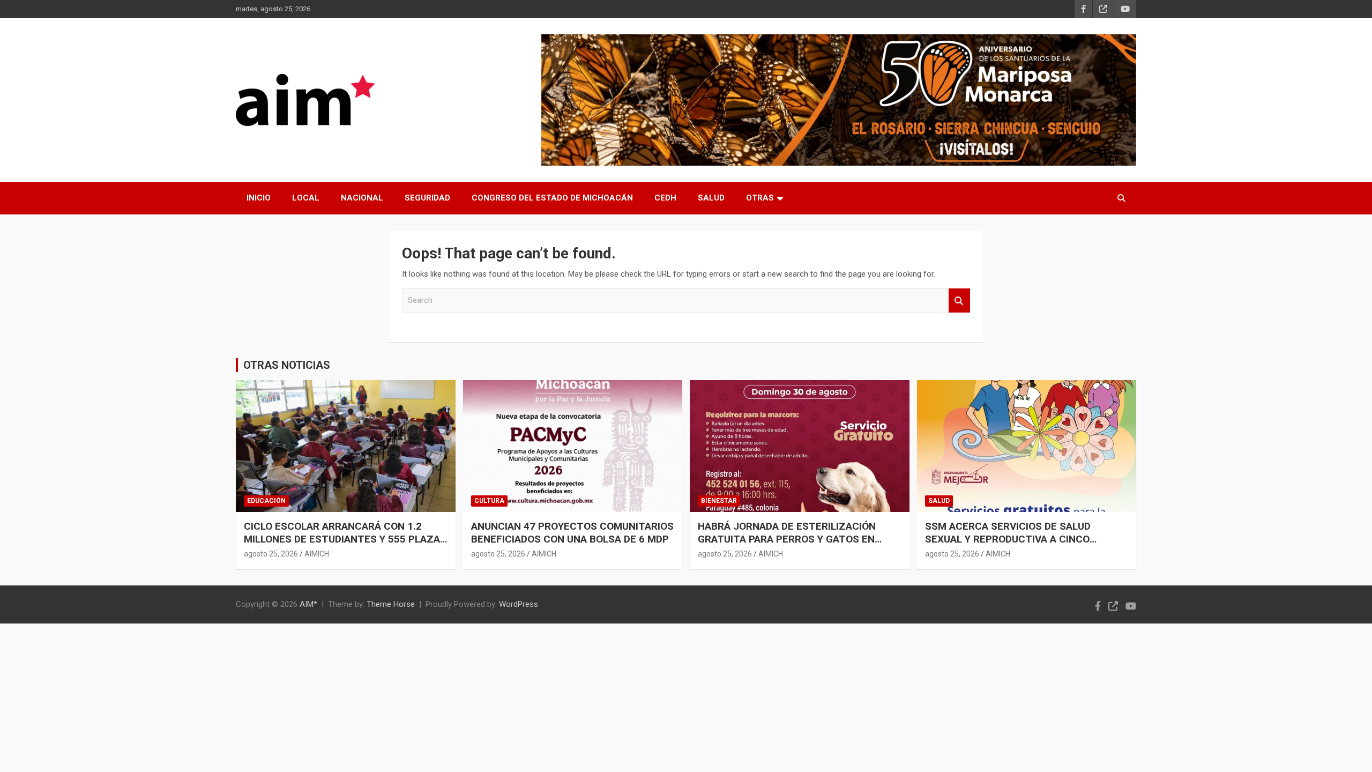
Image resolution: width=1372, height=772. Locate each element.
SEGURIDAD (427, 198)
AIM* (308, 604)
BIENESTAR (719, 500)
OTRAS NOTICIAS (286, 365)
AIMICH (316, 554)
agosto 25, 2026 (271, 554)
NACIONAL (362, 198)
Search (959, 300)
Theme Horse (391, 604)
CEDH (665, 198)
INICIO (259, 198)
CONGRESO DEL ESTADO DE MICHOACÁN (552, 198)
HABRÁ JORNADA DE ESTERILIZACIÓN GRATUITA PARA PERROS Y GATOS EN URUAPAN (787, 539)
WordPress (518, 604)
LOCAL (305, 198)
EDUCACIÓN (266, 500)
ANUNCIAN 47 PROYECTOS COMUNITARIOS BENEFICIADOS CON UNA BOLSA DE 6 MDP (572, 533)
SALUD (711, 198)
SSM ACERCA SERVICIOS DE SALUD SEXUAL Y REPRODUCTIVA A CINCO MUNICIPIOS (1008, 539)
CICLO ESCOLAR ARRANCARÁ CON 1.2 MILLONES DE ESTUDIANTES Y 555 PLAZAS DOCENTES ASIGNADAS (345, 539)
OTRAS (760, 198)
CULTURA (489, 500)
